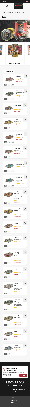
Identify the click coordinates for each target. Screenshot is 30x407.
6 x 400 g (9, 84)
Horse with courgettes (17, 316)
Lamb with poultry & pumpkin (16, 285)
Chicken (16, 119)
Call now (23, 375)
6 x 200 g (5, 84)
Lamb (15, 331)
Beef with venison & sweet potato (18, 254)
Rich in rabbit (17, 105)
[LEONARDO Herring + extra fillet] (8, 348)
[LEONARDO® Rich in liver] (8, 151)
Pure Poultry (19, 76)
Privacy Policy (14, 400)
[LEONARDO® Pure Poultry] (9, 79)
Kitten (17, 163)
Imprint (13, 402)
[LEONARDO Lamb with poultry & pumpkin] (8, 286)
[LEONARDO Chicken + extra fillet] (8, 122)
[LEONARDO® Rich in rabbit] (8, 108)
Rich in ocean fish (19, 178)
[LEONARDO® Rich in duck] (9, 93)
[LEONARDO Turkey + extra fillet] (8, 272)
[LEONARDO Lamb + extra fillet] (8, 334)
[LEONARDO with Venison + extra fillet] (8, 240)
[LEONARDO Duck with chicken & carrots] (8, 194)
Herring (16, 345)
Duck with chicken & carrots (16, 193)
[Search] (6, 6)
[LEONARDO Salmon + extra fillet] (8, 226)
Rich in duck (19, 91)
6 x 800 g (12, 84)
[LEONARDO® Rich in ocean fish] (9, 180)
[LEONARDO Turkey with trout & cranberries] (8, 302)
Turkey (15, 269)
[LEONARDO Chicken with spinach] (8, 211)
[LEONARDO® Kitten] (9, 165)
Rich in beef (19, 134)
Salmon (16, 223)
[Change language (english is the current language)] (27, 1)
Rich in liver (17, 148)
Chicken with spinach (17, 209)
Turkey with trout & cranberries (17, 301)
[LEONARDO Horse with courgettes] (8, 318)
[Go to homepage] (18, 6)
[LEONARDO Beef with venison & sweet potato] (8, 255)
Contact (13, 397)
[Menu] (3, 6)
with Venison (17, 238)
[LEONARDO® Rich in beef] (9, 137)
